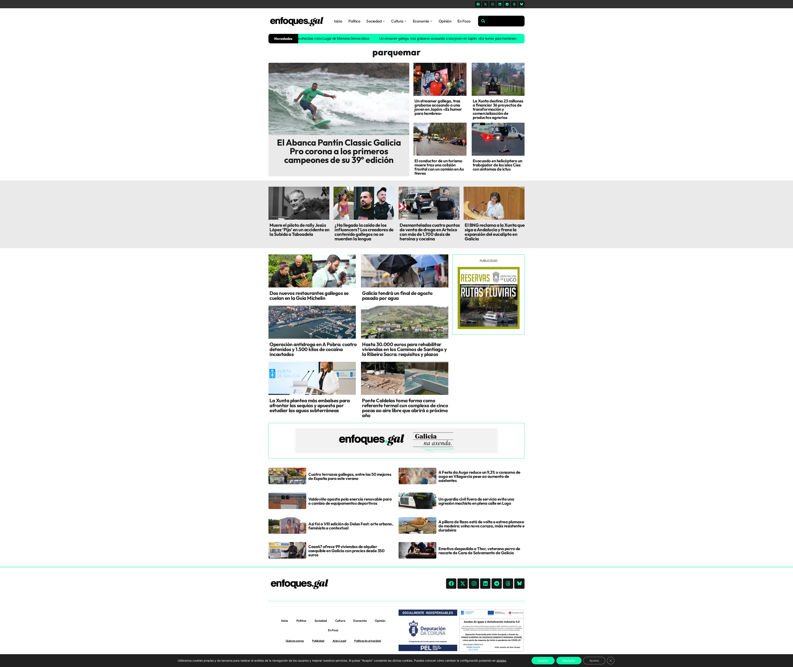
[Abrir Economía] (431, 21)
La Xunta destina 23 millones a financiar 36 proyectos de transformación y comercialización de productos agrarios (498, 109)
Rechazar (569, 660)
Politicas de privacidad (367, 641)
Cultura (340, 621)
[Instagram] (492, 4)
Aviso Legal (339, 641)
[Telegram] (507, 4)
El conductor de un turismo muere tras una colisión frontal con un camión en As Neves (439, 167)
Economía (360, 621)
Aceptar (543, 660)
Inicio (284, 621)
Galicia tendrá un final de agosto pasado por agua (397, 295)
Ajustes (594, 660)
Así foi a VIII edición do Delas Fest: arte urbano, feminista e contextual (350, 526)
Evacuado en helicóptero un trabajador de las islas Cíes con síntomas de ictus (497, 165)
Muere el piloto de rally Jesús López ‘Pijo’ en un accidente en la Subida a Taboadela (299, 229)
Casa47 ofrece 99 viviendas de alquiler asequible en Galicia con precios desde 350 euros (346, 550)
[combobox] (501, 21)
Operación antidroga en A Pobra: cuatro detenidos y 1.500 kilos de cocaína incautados (313, 349)
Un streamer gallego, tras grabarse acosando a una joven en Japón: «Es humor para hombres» (412, 38)
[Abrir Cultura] (405, 21)
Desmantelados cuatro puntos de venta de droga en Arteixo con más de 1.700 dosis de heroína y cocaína (430, 232)
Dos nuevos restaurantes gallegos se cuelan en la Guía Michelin (309, 295)
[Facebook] (478, 4)
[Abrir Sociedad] (384, 21)
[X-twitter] (485, 4)
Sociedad (321, 621)
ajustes (501, 660)
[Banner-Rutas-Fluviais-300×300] (489, 328)
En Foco (333, 630)
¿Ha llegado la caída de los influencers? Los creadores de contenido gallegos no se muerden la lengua (364, 232)
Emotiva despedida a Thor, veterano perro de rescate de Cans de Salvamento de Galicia (479, 550)
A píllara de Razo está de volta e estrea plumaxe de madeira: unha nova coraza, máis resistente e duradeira (481, 526)
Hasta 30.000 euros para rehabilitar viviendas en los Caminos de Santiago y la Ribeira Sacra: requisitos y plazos (404, 349)
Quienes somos (295, 641)
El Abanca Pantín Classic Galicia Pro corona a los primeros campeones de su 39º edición (339, 151)
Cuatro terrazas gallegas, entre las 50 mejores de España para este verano (349, 476)
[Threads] (514, 4)
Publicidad (318, 641)
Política (301, 621)
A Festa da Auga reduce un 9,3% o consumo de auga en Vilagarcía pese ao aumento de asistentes (479, 476)
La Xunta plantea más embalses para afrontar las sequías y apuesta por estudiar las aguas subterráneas (309, 405)
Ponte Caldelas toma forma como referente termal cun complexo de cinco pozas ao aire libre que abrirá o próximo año (405, 407)
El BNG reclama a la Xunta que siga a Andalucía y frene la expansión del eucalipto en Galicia (495, 232)
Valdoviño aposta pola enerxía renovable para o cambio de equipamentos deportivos (350, 501)
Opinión (380, 621)
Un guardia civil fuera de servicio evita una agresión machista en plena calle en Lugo (476, 501)
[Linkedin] (500, 4)
